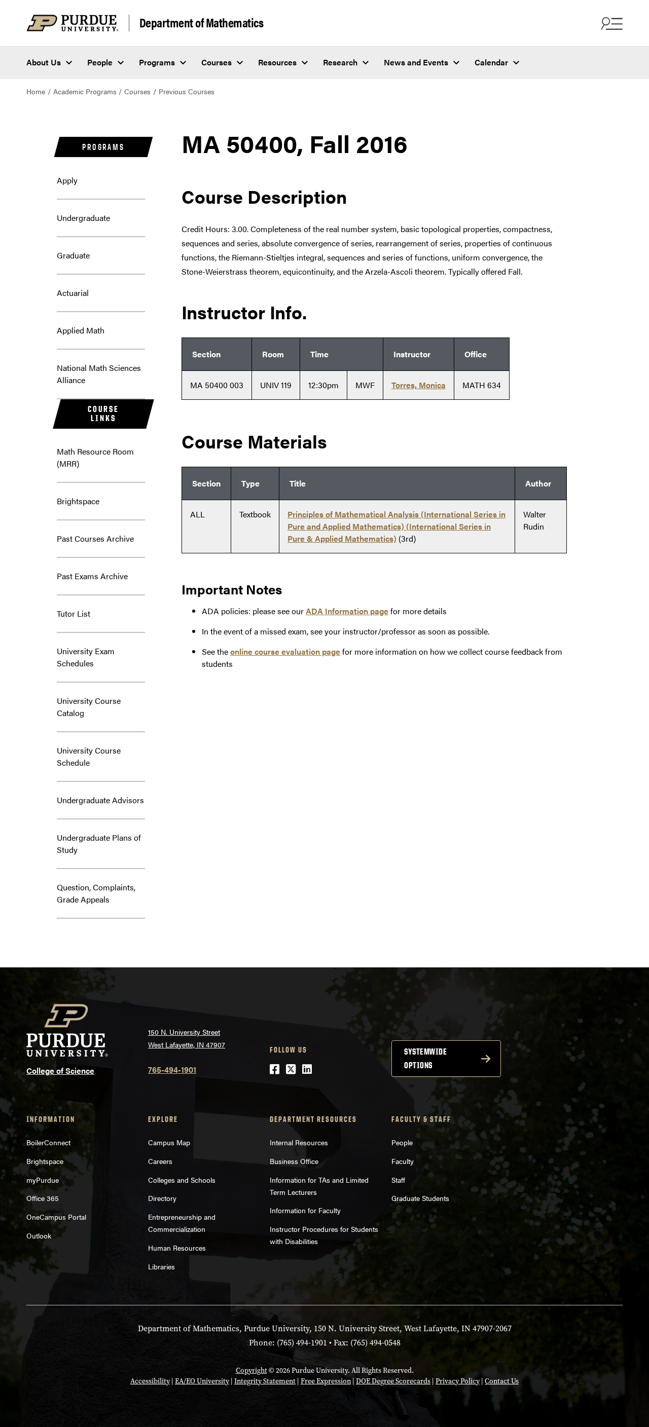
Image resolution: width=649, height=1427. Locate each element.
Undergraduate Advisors (100, 800)
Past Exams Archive (92, 576)
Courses (216, 62)
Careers (160, 1161)
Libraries (161, 1266)
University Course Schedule (89, 756)
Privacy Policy (458, 1381)
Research (340, 62)
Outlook (38, 1235)
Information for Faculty (305, 1210)
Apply (67, 180)
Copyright (251, 1370)
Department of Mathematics (201, 23)
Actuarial (73, 292)
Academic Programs (85, 91)
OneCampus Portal (56, 1217)
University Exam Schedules (86, 657)
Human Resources (177, 1248)
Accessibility (150, 1381)
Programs (157, 62)
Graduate (73, 255)
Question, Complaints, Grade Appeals (96, 893)
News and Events (416, 62)
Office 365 (42, 1198)
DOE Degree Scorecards (393, 1381)
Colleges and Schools (181, 1180)
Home (35, 91)
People (100, 62)
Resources (277, 62)
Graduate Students (420, 1198)
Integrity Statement (265, 1381)
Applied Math (80, 330)
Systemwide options (425, 1058)
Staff (398, 1180)
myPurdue (42, 1180)
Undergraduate (83, 217)
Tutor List (73, 613)
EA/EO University (202, 1381)
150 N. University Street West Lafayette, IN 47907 (186, 1038)
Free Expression (326, 1381)
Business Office (294, 1161)
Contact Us (502, 1381)
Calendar (491, 62)
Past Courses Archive (95, 538)
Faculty (402, 1161)
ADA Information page (347, 611)
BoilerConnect (48, 1142)
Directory (162, 1198)
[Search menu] (610, 23)
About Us (43, 62)
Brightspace (78, 501)
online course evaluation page (285, 651)
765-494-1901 (172, 1069)
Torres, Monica (418, 385)
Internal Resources (299, 1142)
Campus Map (169, 1142)
